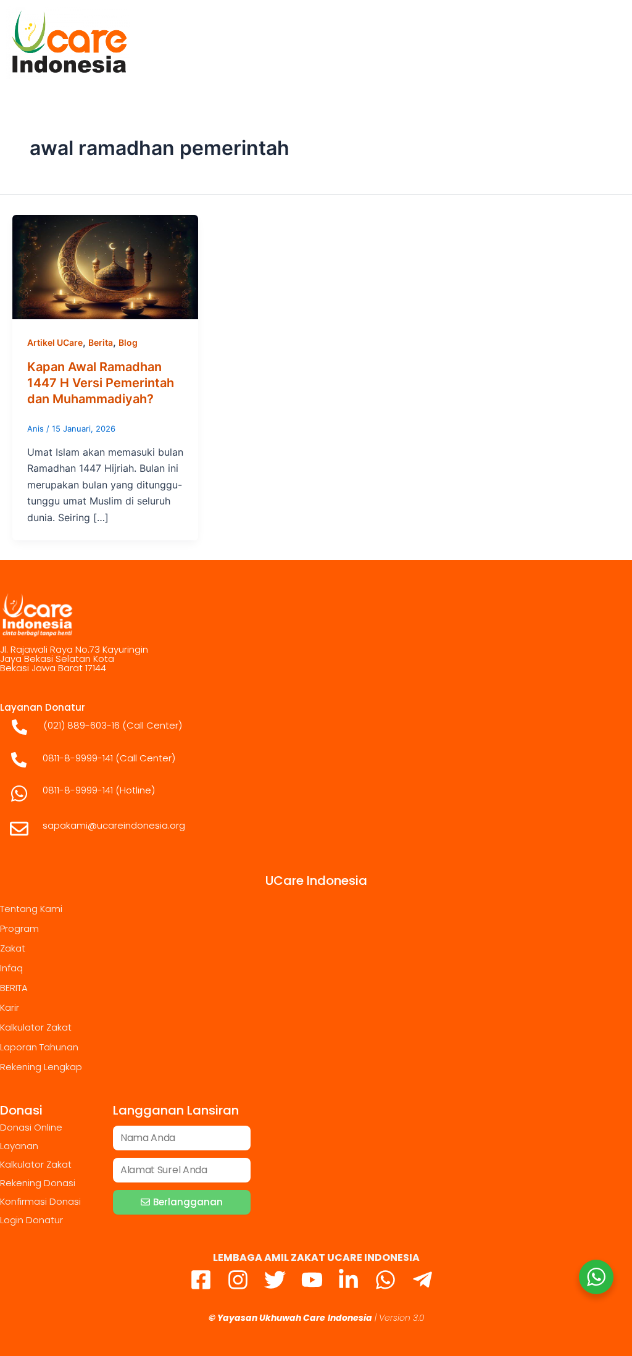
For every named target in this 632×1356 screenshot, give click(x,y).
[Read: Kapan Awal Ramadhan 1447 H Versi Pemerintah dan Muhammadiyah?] (105, 266)
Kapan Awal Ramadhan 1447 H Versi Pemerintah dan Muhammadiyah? (100, 382)
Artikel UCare (55, 342)
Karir (9, 1007)
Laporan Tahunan (39, 1046)
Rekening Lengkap (41, 1066)
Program (19, 928)
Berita (100, 342)
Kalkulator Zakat (36, 1027)
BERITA (14, 987)
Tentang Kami (31, 908)
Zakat (12, 948)
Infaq (11, 967)
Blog (128, 342)
